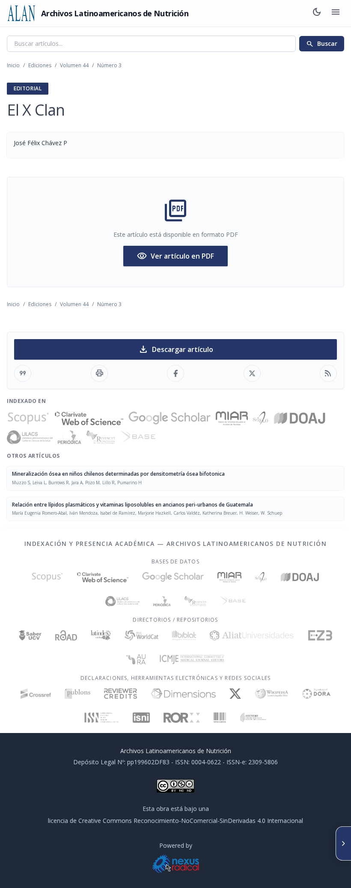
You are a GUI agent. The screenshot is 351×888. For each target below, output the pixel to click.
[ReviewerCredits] (120, 693)
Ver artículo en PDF (175, 256)
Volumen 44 (74, 65)
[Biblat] (184, 635)
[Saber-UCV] (30, 635)
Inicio (13, 65)
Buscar (321, 43)
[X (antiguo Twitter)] (235, 693)
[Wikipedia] (272, 693)
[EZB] (320, 635)
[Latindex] (101, 635)
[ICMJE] (192, 659)
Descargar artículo (175, 349)
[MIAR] (232, 418)
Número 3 (109, 65)
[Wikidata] (220, 717)
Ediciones (39, 65)
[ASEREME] (253, 717)
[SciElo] (260, 418)
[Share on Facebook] (175, 373)
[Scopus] (28, 418)
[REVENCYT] (101, 437)
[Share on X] (252, 373)
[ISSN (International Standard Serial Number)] (101, 717)
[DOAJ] (300, 418)
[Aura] (136, 659)
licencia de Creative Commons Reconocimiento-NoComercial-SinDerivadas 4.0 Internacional (175, 820)
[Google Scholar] (169, 418)
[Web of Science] (89, 418)
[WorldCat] (141, 635)
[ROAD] (66, 635)
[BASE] (137, 437)
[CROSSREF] (36, 693)
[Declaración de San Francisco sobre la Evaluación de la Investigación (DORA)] (316, 693)
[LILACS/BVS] (30, 437)
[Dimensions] (183, 693)
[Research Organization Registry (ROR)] (182, 717)
